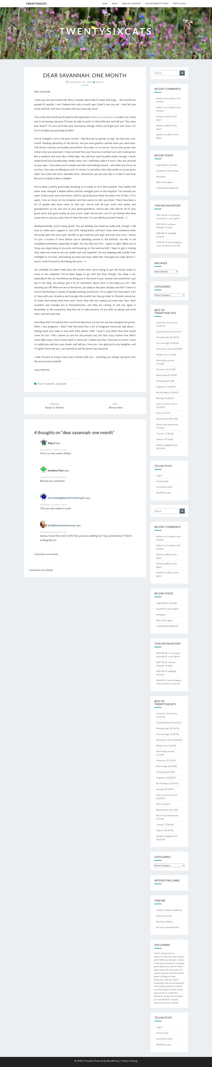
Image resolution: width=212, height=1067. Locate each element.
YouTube (160, 921)
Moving (159, 398)
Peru (158, 412)
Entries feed (162, 481)
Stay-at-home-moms (166, 403)
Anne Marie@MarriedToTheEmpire (66, 498)
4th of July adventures (167, 424)
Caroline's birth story (166, 322)
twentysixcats (36, 3)
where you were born (102, 117)
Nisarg (133, 1060)
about (115, 3)
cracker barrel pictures (157, 3)
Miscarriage (162, 375)
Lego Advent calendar (166, 164)
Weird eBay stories (165, 360)
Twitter (160, 910)
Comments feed (164, 486)
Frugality (160, 386)
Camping (160, 380)
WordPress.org (163, 492)
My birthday (162, 392)
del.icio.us (161, 927)
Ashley (100, 82)
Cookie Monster (164, 331)
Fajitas (159, 439)
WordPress (113, 1060)
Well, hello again (164, 182)
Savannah (61, 383)
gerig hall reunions (131, 3)
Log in (159, 475)
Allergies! (161, 176)
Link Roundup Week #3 (167, 187)
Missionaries (162, 418)
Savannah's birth (164, 348)
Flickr (159, 915)
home (104, 3)
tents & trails (179, 3)
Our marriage (162, 343)
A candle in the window (167, 170)
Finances (160, 369)
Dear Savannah (46, 383)
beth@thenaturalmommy (61, 525)
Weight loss (162, 354)
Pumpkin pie (162, 337)
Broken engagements (167, 445)
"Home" (160, 433)
